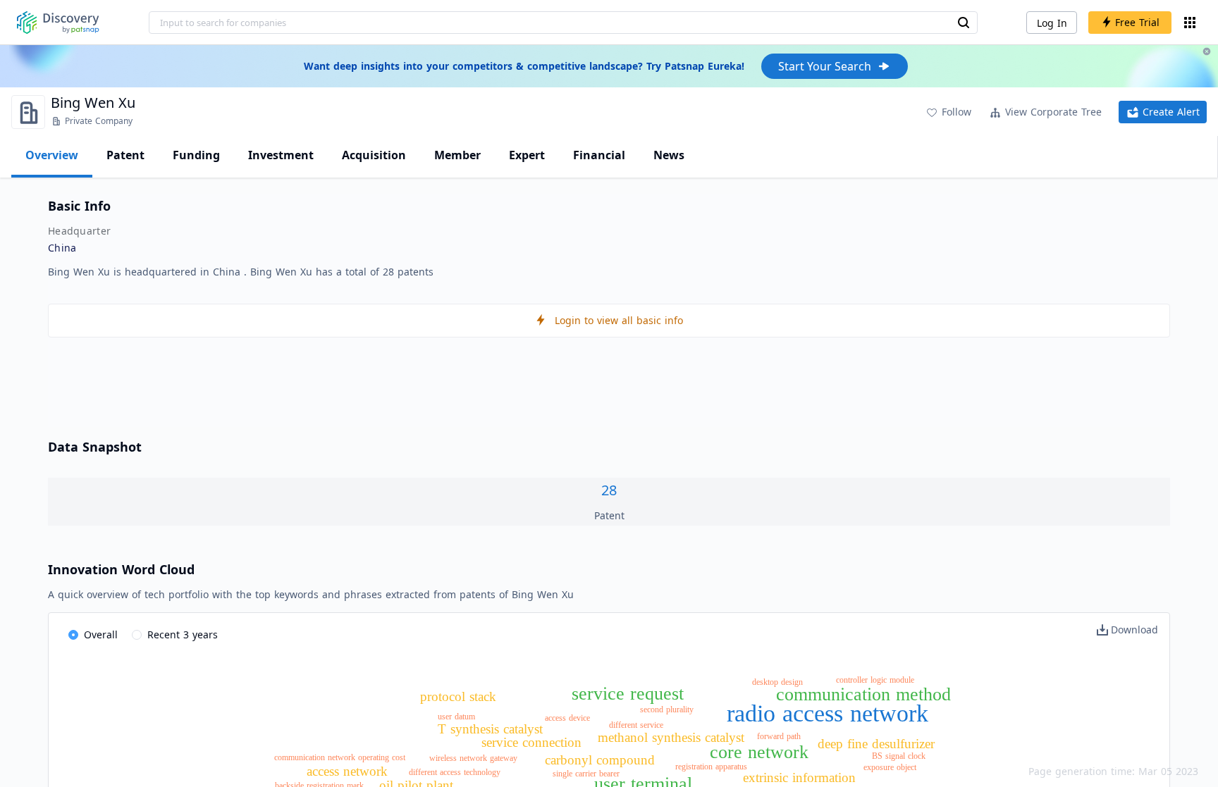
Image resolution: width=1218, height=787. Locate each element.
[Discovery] (58, 22)
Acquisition (374, 155)
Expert (527, 155)
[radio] (93, 635)
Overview (51, 155)
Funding (196, 155)
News (668, 155)
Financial (599, 155)
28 (609, 490)
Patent (125, 155)
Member (457, 155)
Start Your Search (824, 66)
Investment (281, 155)
